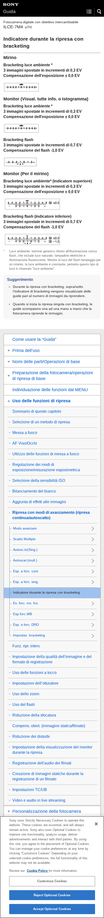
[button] (99, 11)
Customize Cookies (52, 881)
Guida (9, 11)
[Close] (96, 824)
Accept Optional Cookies (52, 909)
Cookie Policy (38, 871)
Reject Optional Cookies (52, 895)
